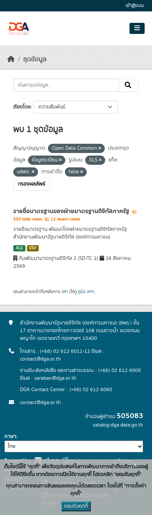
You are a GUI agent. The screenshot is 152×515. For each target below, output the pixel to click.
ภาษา (10, 436)
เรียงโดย (22, 107)
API (65, 291)
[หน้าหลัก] (11, 59)
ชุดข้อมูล (34, 59)
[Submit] (128, 85)
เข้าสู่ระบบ (135, 5)
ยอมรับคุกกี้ (76, 506)
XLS (19, 248)
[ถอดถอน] (100, 149)
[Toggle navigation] (137, 28)
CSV (32, 248)
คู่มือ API (85, 291)
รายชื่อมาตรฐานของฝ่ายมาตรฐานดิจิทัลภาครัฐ (72, 211)
